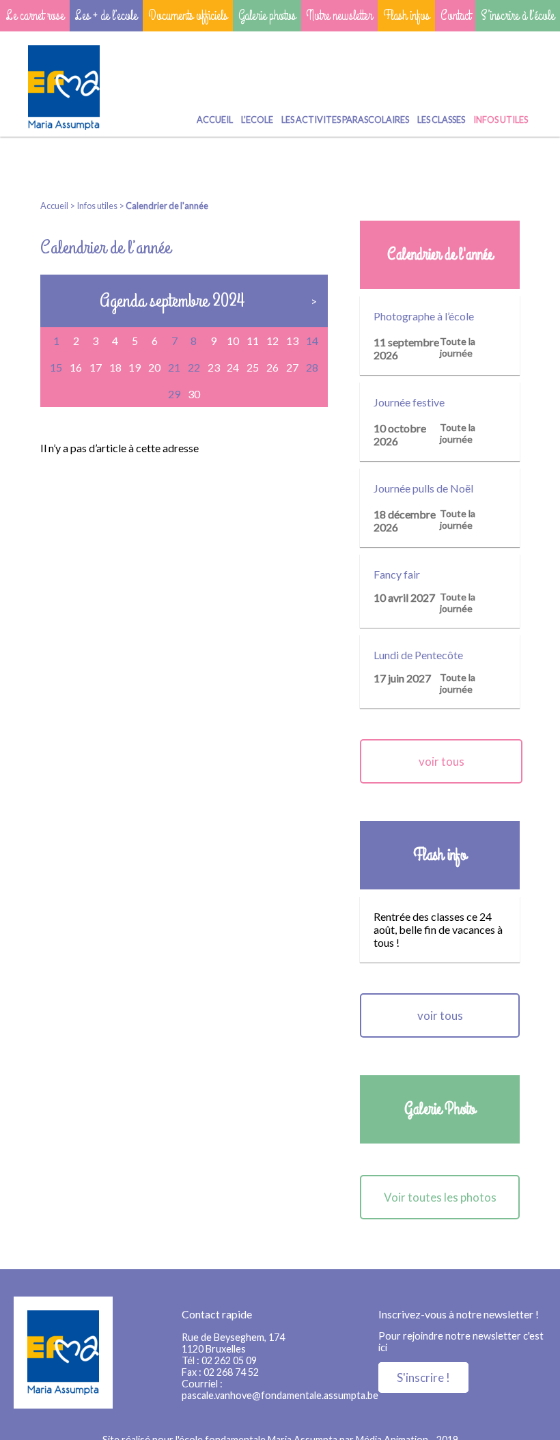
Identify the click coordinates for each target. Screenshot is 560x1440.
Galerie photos (267, 16)
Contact (455, 16)
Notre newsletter (339, 16)
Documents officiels (187, 16)
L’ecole (257, 119)
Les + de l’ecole (105, 16)
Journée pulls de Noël (423, 488)
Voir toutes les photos (440, 1197)
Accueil (215, 119)
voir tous (441, 761)
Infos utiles (500, 119)
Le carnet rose (34, 16)
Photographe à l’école (424, 315)
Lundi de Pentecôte (418, 654)
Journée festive (409, 402)
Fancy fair (397, 574)
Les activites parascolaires (345, 119)
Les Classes (441, 119)
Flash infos (406, 16)
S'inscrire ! (423, 1377)
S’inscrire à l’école (518, 16)
